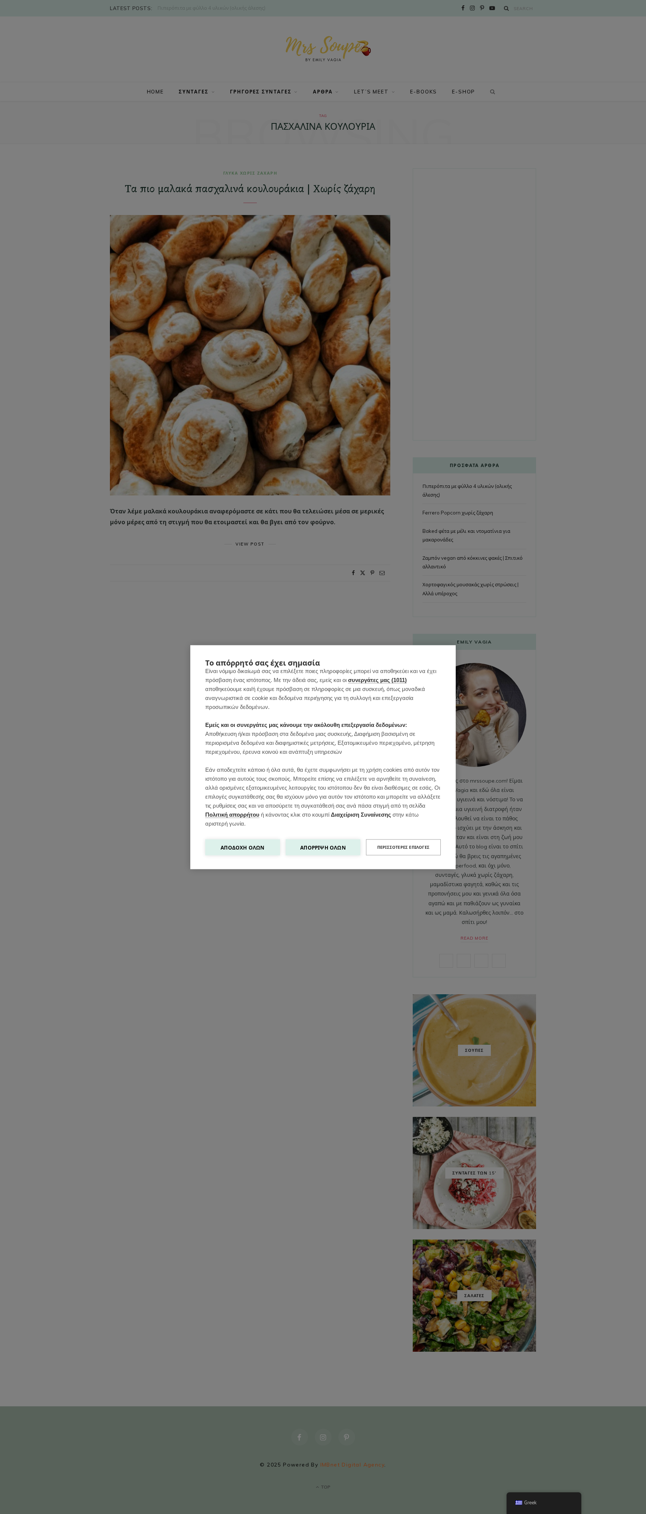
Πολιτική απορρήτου (232, 814)
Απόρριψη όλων (323, 847)
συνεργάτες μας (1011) (377, 679)
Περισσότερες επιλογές (403, 847)
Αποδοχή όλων (242, 847)
